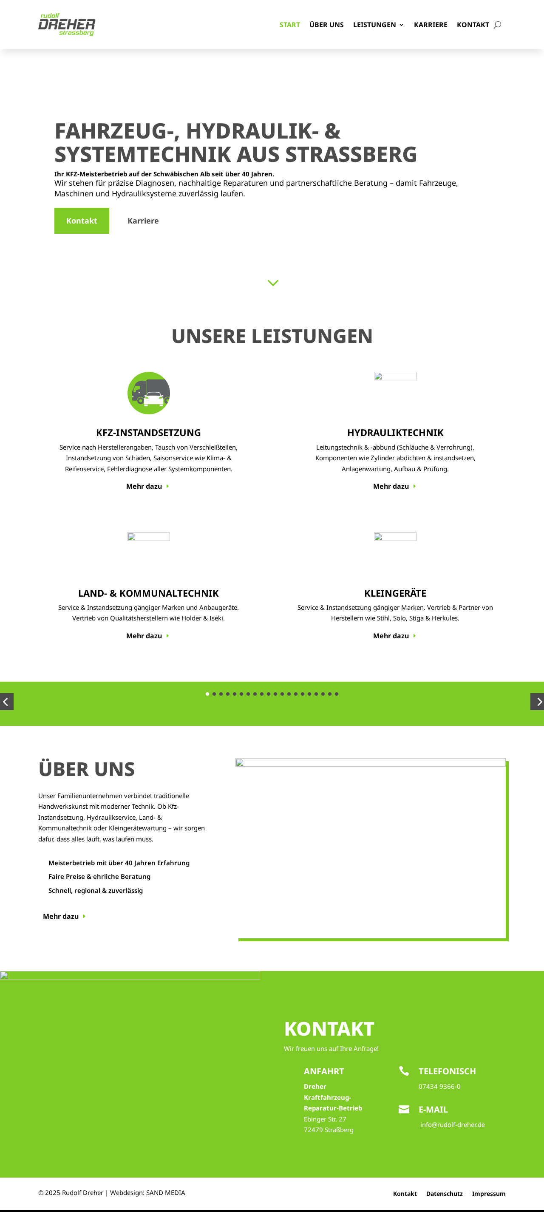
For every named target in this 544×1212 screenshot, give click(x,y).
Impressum (489, 1194)
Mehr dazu (144, 486)
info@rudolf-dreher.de (452, 1124)
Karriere (431, 24)
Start (290, 24)
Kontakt (473, 24)
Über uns (326, 24)
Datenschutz (444, 1194)
